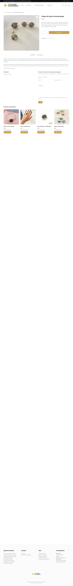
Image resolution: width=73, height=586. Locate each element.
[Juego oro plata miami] (61, 116)
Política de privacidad (43, 556)
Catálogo (28, 5)
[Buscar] (62, 5)
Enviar (40, 102)
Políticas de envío (42, 553)
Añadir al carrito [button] (7, 132)
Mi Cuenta (23, 553)
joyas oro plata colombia (9, 126)
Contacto (49, 5)
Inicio (22, 5)
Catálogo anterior (50, 38)
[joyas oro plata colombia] (11, 116)
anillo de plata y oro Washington (44, 126)
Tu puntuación (40, 77)
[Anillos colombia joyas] (28, 116)
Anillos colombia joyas (25, 126)
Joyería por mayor (39, 5)
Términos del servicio (43, 557)
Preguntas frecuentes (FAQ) (44, 559)
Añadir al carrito (59, 32)
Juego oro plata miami (59, 126)
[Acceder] (65, 5)
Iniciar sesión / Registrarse (26, 554)
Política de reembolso (43, 554)
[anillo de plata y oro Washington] (45, 116)
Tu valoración (40, 85)
